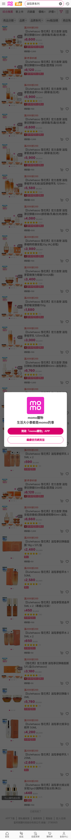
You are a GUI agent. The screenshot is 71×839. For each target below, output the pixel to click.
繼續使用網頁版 (36, 439)
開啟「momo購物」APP (35, 431)
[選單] (4, 4)
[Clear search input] (60, 3)
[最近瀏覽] (67, 4)
